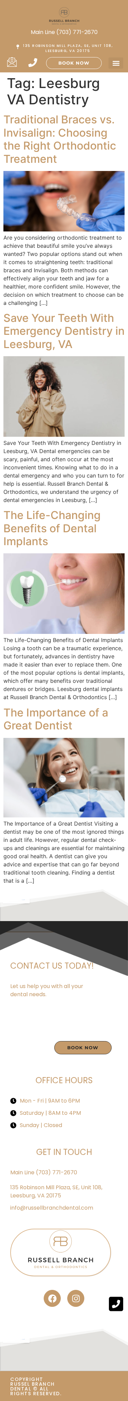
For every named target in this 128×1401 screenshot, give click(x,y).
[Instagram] (75, 1298)
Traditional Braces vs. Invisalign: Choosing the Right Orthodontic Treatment (59, 139)
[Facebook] (52, 1298)
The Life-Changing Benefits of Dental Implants (52, 528)
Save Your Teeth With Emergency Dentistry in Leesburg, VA (64, 331)
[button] (116, 63)
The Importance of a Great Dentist (55, 719)
